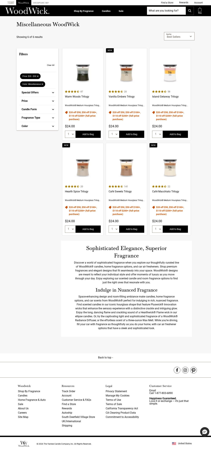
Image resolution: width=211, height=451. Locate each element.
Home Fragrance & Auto (32, 399)
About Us (23, 408)
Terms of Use (113, 399)
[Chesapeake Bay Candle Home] (41, 3)
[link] (167, 2)
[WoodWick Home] (23, 3)
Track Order (68, 391)
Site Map (23, 417)
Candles (106, 11)
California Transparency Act (122, 408)
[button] (198, 2)
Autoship (67, 412)
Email (152, 390)
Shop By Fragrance (84, 11)
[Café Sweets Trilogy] (126, 189)
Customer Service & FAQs (76, 399)
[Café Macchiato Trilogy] (170, 189)
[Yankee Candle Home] (11, 3)
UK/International (71, 421)
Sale (121, 11)
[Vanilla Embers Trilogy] (126, 94)
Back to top (105, 357)
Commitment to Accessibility (122, 417)
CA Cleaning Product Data (121, 412)
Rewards (67, 408)
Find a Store (69, 404)
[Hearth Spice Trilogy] (82, 189)
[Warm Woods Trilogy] (82, 94)
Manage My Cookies (117, 395)
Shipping (67, 425)
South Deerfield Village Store (78, 417)
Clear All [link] (50, 65)
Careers (22, 412)
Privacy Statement (116, 391)
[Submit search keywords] (190, 11)
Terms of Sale (114, 404)
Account (66, 395)
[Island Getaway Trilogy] (170, 94)
